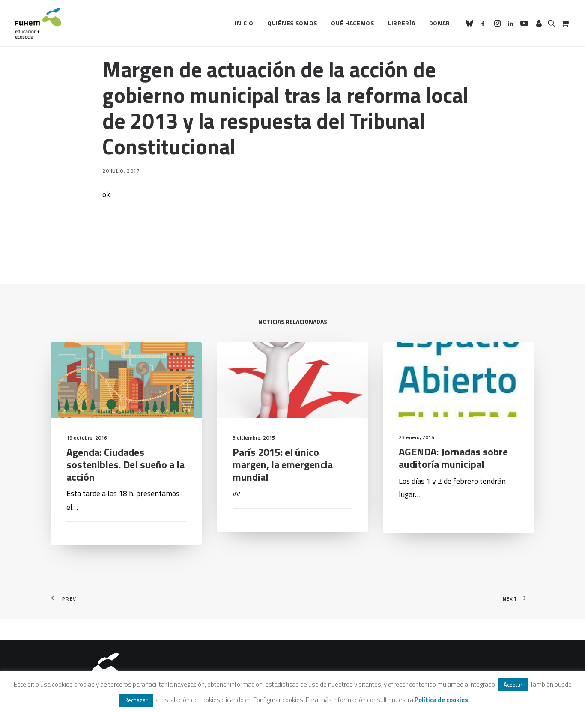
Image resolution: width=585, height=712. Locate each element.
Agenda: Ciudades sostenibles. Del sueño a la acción (125, 464)
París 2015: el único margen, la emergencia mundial (283, 464)
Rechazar (136, 700)
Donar (440, 22)
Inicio (244, 22)
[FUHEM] (38, 23)
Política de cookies (441, 700)
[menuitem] (244, 23)
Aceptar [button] (513, 684)
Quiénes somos (292, 22)
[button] (471, 23)
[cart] (564, 23)
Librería (401, 22)
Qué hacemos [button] (352, 22)
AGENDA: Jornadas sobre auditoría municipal (453, 458)
